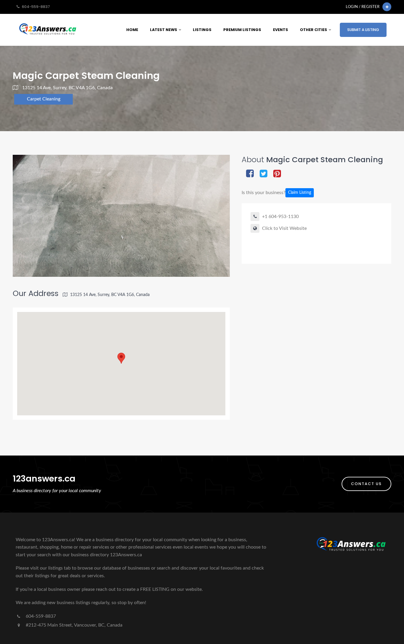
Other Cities (313, 29)
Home (132, 29)
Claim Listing (299, 193)
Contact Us (366, 483)
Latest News (163, 29)
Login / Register (362, 7)
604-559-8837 (40, 616)
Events (280, 29)
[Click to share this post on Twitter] (263, 174)
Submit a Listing (363, 29)
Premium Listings (242, 29)
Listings (202, 29)
